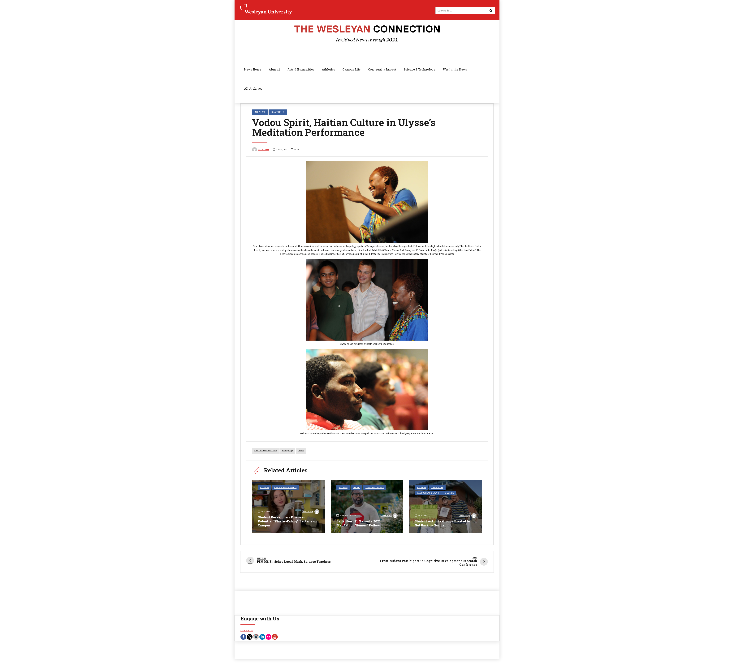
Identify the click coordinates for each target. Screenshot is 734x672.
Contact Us (246, 630)
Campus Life (352, 69)
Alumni (274, 69)
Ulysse (301, 450)
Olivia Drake (263, 149)
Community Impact (382, 69)
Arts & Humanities (300, 69)
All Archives (253, 88)
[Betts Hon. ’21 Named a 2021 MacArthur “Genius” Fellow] (367, 506)
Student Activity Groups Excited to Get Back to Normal (442, 523)
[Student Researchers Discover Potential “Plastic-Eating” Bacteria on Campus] (288, 506)
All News (260, 112)
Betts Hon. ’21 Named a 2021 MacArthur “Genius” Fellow (358, 523)
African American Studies (265, 450)
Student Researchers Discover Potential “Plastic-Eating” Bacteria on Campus (287, 521)
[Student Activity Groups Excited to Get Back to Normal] (445, 506)
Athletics (328, 69)
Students (449, 493)
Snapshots (277, 112)
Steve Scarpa (464, 515)
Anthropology (287, 450)
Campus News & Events (285, 487)
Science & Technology (419, 69)
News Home (252, 69)
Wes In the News (455, 69)
